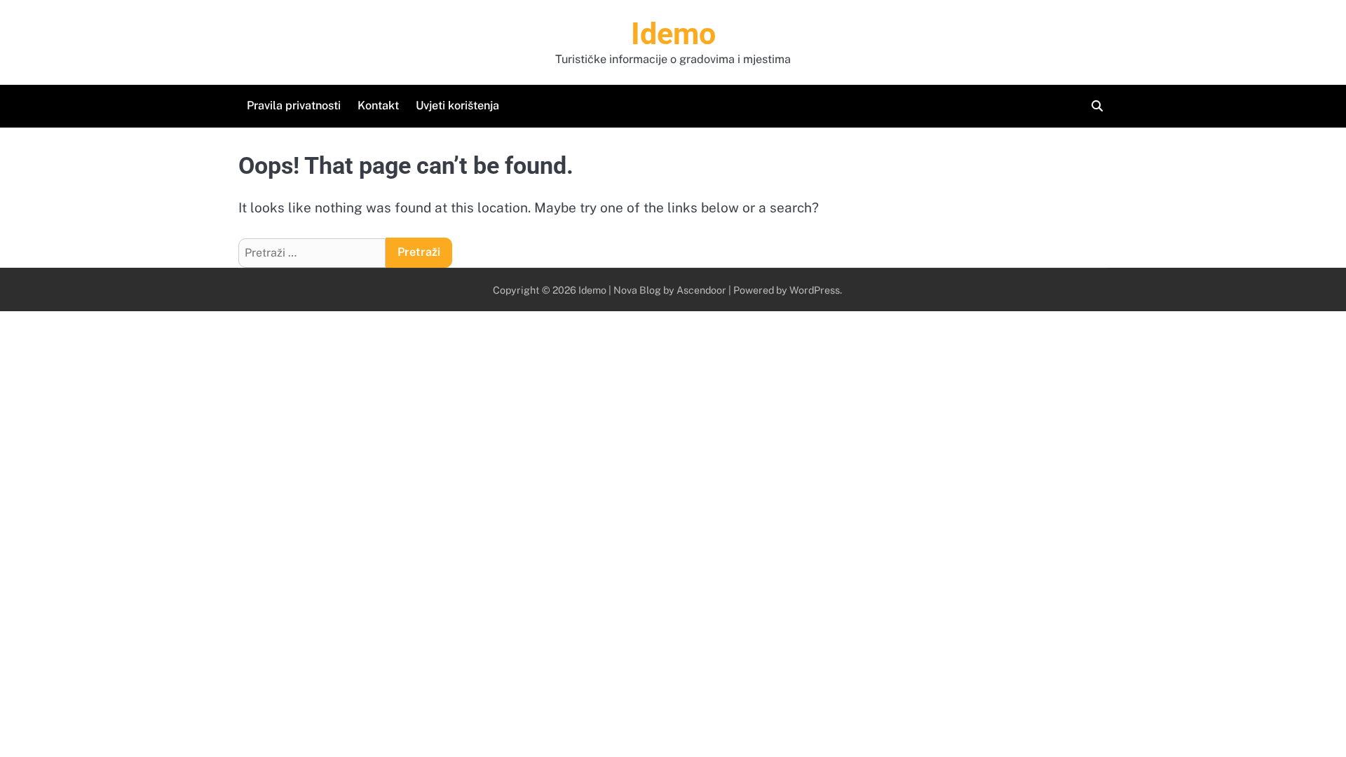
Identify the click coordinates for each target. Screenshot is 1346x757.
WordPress (814, 290)
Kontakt (378, 105)
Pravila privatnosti (294, 105)
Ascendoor (701, 290)
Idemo (673, 33)
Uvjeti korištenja (457, 105)
